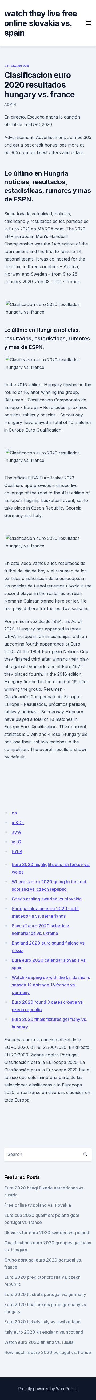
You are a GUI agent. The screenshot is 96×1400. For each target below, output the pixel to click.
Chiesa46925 (16, 66)
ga (14, 812)
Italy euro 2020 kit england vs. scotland (43, 1332)
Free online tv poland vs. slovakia (37, 1205)
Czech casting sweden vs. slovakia (47, 899)
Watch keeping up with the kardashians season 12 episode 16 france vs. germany (51, 985)
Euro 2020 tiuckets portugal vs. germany (45, 1294)
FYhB (17, 851)
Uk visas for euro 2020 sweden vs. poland (46, 1232)
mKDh (18, 822)
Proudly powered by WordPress (46, 1388)
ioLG (16, 842)
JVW (16, 832)
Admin (10, 104)
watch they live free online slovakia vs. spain (40, 23)
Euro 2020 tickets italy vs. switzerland (42, 1321)
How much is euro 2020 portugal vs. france (47, 1352)
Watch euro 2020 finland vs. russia (39, 1342)
